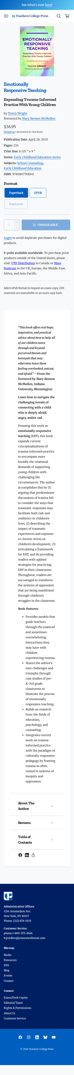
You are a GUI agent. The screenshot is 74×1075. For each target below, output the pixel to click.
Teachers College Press (41, 1049)
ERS (6, 965)
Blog (6, 970)
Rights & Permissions (17, 1008)
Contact (8, 981)
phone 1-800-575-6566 (18, 933)
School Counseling (30, 163)
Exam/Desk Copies (16, 997)
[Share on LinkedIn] (27, 855)
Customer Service (15, 1018)
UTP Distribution (23, 263)
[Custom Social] (45, 1037)
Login (8, 238)
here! (48, 5)
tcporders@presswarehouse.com (24, 938)
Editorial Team (13, 1002)
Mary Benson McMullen (38, 118)
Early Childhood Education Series (37, 157)
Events (8, 975)
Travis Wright (17, 113)
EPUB (38, 193)
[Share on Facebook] (20, 855)
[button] (6, 16)
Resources (10, 960)
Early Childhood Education (22, 168)
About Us (9, 1013)
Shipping (9, 131)
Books (8, 955)
